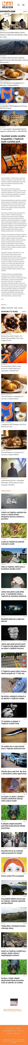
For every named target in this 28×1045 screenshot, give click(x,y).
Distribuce (18, 1028)
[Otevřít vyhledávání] (18, 5)
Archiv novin (20, 1030)
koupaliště (10, 308)
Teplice (20, 308)
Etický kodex (16, 1033)
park (15, 308)
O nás (7, 1028)
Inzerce (12, 1028)
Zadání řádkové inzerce (9, 1030)
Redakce (9, 1033)
